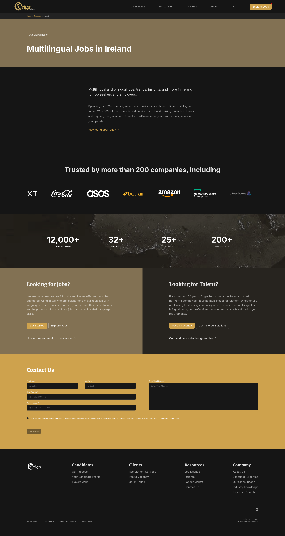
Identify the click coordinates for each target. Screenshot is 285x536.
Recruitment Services (142, 471)
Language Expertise (245, 476)
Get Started (37, 325)
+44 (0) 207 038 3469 (250, 519)
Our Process (80, 471)
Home (29, 16)
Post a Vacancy (182, 325)
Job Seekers (137, 6)
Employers (165, 6)
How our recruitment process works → (51, 338)
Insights (191, 6)
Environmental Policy (68, 521)
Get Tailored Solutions (212, 325)
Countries (37, 16)
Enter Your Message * (157, 381)
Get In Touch (137, 482)
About (214, 6)
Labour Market (194, 482)
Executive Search (244, 492)
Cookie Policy (49, 521)
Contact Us (192, 487)
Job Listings (192, 471)
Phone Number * (33, 403)
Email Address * (32, 392)
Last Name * (89, 381)
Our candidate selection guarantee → (193, 338)
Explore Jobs (260, 6)
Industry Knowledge (245, 487)
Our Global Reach (38, 34)
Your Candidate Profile (86, 476)
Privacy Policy (68, 418)
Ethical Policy (87, 521)
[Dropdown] (234, 7)
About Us (239, 471)
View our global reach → (103, 129)
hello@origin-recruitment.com (247, 521)
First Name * (31, 381)
